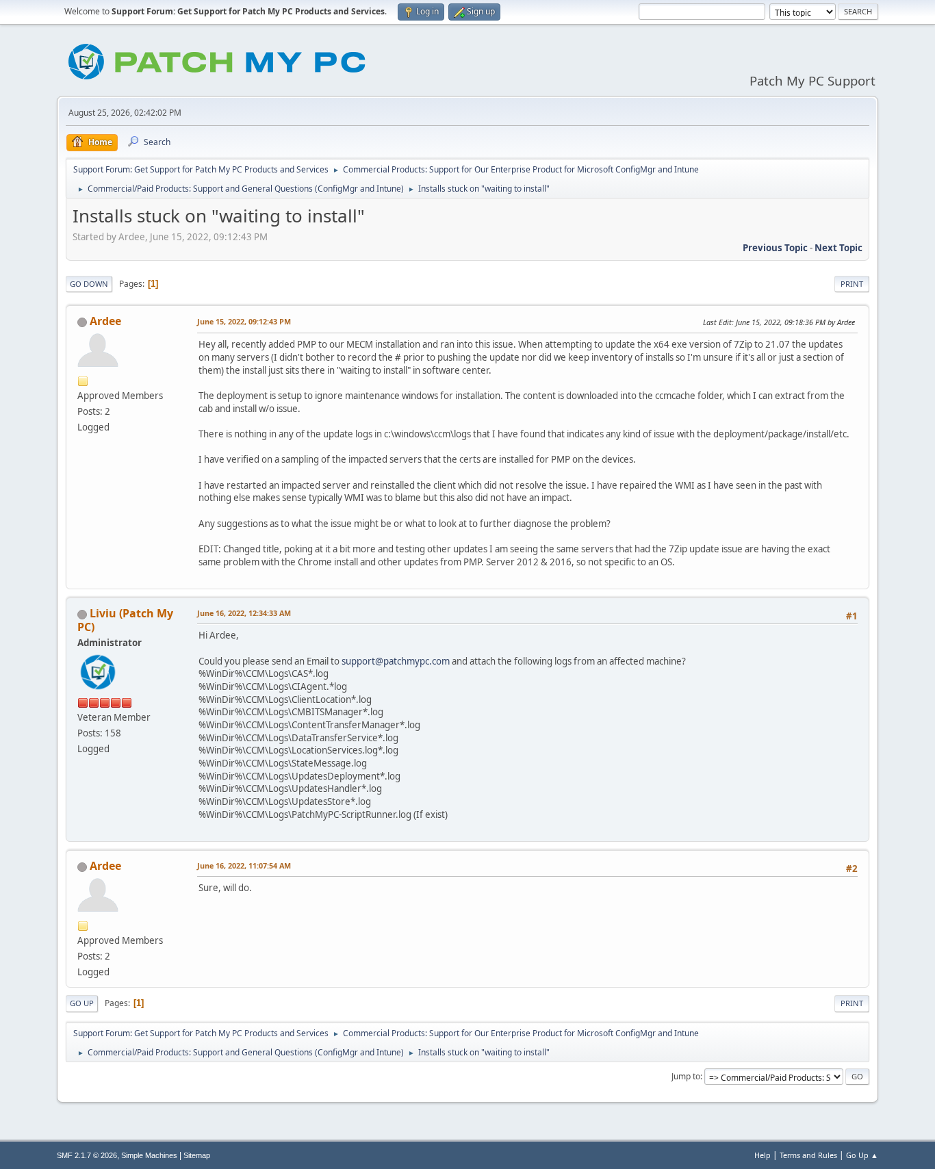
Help (762, 1155)
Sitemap (196, 1155)
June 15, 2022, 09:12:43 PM (244, 321)
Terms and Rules (808, 1155)
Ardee (105, 321)
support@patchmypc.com (396, 661)
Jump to (685, 1076)
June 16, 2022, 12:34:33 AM (244, 613)
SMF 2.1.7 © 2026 (87, 1155)
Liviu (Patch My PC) (125, 620)
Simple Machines (149, 1155)
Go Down (89, 284)
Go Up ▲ (862, 1155)
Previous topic (775, 248)
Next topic (838, 248)
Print (852, 284)
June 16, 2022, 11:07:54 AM (244, 865)
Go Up (82, 1003)
